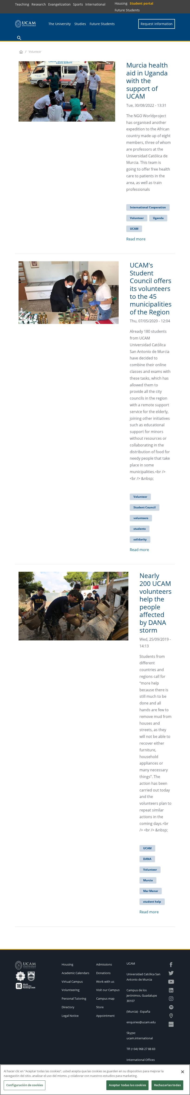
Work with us (105, 981)
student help (152, 902)
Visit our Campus (108, 990)
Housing (121, 3)
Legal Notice (70, 1016)
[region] (95, 1079)
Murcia (148, 880)
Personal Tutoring (74, 998)
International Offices (141, 1060)
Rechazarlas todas (167, 1085)
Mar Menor (150, 891)
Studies (80, 24)
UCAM (134, 229)
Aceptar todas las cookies (127, 1085)
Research (39, 4)
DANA (147, 859)
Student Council (144, 507)
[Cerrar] (182, 1072)
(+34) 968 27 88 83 (143, 1049)
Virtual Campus (72, 981)
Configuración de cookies (24, 1085)
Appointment (105, 1016)
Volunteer (137, 218)
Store (100, 1007)
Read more (136, 239)
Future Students (127, 10)
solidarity (140, 539)
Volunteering (70, 990)
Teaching (22, 4)
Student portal (141, 3)
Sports (78, 4)
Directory (68, 1007)
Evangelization (59, 4)
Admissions (104, 964)
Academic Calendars (75, 973)
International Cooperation (148, 207)
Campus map (105, 998)
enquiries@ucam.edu (141, 1022)
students (139, 529)
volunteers (140, 518)
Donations (103, 973)
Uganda (158, 218)
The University (59, 24)
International (95, 4)
